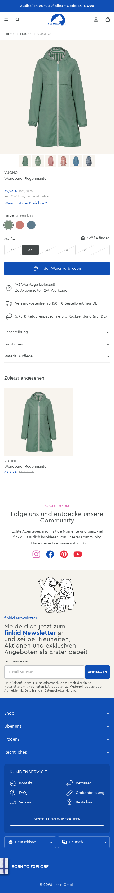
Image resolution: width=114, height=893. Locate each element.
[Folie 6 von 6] (89, 161)
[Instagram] (36, 554)
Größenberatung (90, 793)
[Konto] (96, 19)
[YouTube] (77, 554)
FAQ (22, 793)
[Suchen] (17, 19)
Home (9, 34)
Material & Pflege (18, 356)
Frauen (26, 34)
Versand (26, 802)
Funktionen (13, 344)
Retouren (84, 783)
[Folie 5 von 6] (76, 161)
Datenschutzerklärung (60, 690)
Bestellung (85, 802)
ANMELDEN (97, 672)
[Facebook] (50, 554)
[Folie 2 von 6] (38, 161)
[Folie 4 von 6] (63, 161)
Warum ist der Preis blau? (25, 203)
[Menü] (6, 20)
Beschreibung (16, 332)
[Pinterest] (64, 554)
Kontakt (25, 783)
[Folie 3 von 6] (50, 161)
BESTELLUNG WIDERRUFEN (57, 819)
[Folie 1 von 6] (25, 161)
